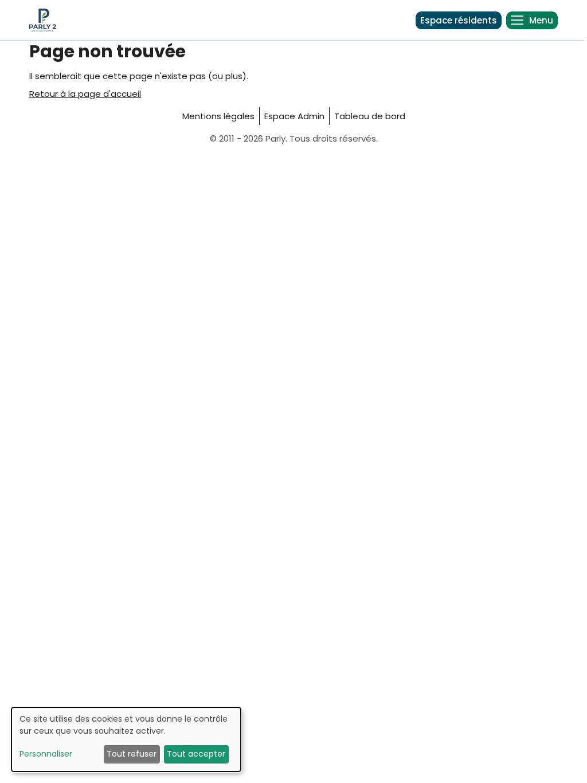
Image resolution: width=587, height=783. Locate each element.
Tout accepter (196, 753)
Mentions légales (218, 116)
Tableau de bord (369, 116)
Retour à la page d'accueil (85, 94)
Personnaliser (45, 753)
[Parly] (42, 20)
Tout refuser (131, 753)
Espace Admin (294, 116)
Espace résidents (458, 20)
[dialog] (126, 739)
